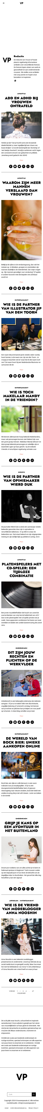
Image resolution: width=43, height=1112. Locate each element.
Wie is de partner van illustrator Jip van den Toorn (21, 308)
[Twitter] (19, 166)
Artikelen (13, 901)
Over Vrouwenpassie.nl (18, 1108)
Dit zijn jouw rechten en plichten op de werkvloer (21, 658)
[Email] (32, 166)
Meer (21, 160)
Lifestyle (21, 94)
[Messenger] (15, 166)
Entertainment (21, 300)
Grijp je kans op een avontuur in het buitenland (21, 826)
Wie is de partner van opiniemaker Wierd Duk (21, 480)
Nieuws (21, 472)
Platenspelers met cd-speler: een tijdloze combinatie (21, 570)
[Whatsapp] (28, 166)
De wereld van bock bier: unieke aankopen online (21, 742)
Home (6, 1108)
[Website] (15, 80)
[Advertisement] (21, 22)
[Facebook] (10, 166)
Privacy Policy (33, 1108)
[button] (34, 1094)
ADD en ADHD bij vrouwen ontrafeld (21, 101)
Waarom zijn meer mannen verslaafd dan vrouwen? (21, 188)
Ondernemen (21, 648)
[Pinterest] (23, 166)
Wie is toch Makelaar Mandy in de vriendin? (21, 396)
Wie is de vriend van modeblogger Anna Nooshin (21, 909)
